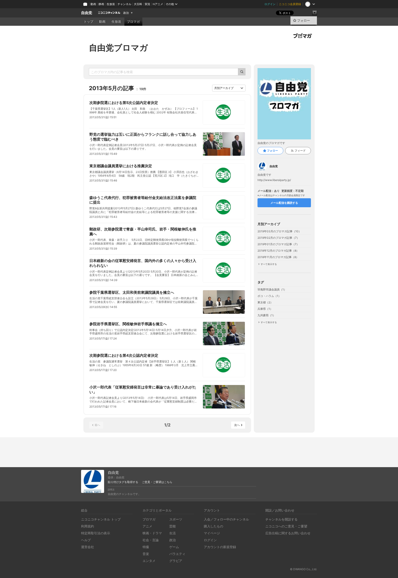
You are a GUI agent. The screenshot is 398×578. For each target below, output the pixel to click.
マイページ (212, 533)
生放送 (111, 4)
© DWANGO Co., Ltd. (303, 569)
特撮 (146, 547)
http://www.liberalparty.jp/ (274, 180)
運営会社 (87, 547)
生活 (172, 533)
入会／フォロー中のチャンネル (226, 519)
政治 (126, 12)
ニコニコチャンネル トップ (101, 519)
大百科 (138, 4)
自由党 (86, 13)
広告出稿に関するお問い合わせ (287, 533)
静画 (101, 4)
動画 (93, 4)
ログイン (269, 4)
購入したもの (213, 526)
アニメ (147, 526)
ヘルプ (86, 540)
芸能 (172, 526)
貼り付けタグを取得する (123, 482)
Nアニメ (158, 4)
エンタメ (149, 561)
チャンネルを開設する (281, 519)
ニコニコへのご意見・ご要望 (286, 526)
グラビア (175, 561)
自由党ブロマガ (118, 48)
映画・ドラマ (152, 533)
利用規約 (87, 526)
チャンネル (124, 4)
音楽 (146, 554)
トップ (88, 21)
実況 (147, 4)
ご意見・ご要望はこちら (157, 482)
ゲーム (174, 547)
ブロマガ (133, 21)
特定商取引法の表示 (95, 533)
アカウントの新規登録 (220, 547)
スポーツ (175, 519)
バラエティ (177, 554)
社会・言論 (151, 540)
